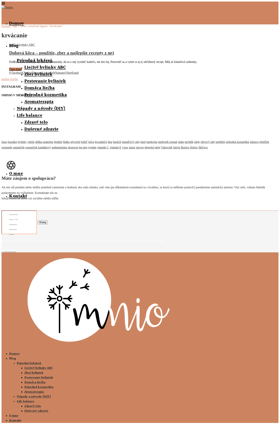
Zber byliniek (33, 373)
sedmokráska (59, 147)
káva (91, 142)
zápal (132, 147)
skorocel (73, 147)
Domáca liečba (39, 88)
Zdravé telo (32, 406)
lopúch (117, 142)
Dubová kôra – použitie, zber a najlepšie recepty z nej (61, 52)
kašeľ (84, 142)
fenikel (58, 142)
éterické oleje (152, 147)
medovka (151, 142)
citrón (31, 142)
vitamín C (103, 147)
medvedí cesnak (167, 142)
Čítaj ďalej (15, 69)
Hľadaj (42, 222)
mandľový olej (131, 142)
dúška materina (44, 142)
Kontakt (15, 420)
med (143, 142)
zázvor (140, 147)
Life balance (25, 401)
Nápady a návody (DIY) (34, 396)
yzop (125, 147)
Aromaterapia (34, 392)
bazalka (12, 142)
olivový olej (208, 142)
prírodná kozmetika (237, 142)
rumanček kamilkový (38, 147)
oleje (197, 142)
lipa (110, 142)
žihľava (203, 147)
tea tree (83, 147)
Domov (16, 23)
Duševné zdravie (36, 411)
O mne (16, 173)
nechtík (189, 142)
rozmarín (7, 147)
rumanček (19, 147)
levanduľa (101, 142)
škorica (185, 147)
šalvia (176, 147)
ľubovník (166, 147)
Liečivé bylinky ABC (45, 67)
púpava (254, 142)
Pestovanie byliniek (45, 81)
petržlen (220, 142)
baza (4, 142)
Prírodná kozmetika (45, 94)
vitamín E (115, 147)
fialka (66, 142)
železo (194, 147)
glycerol (75, 142)
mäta (181, 142)
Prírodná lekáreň (29, 363)
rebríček (264, 142)
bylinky (22, 142)
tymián (92, 147)
